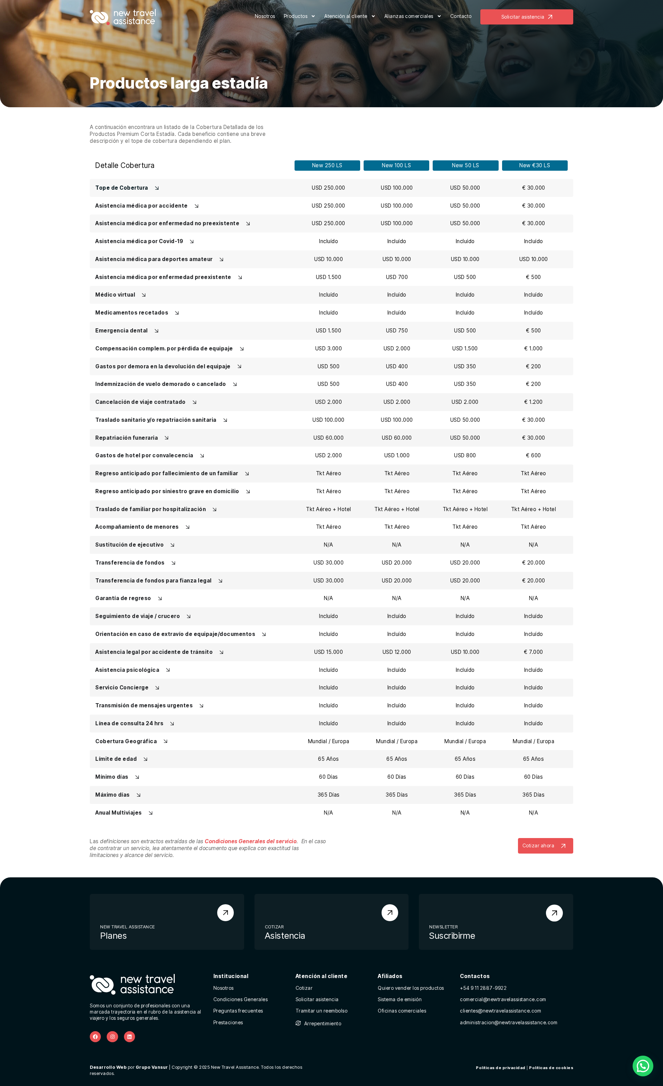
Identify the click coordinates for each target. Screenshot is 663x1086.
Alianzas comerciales (408, 16)
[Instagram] (112, 1036)
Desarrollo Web (108, 1067)
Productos (296, 16)
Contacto (461, 16)
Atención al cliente (345, 16)
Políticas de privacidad (501, 1067)
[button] (643, 1066)
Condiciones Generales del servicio (251, 841)
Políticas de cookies (551, 1067)
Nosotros (265, 16)
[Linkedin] (129, 1036)
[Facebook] (95, 1036)
